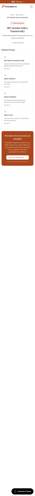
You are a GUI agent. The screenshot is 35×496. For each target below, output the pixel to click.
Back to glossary (18, 43)
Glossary (21, 15)
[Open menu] (31, 6)
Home (12, 15)
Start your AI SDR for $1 (16, 157)
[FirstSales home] (9, 6)
